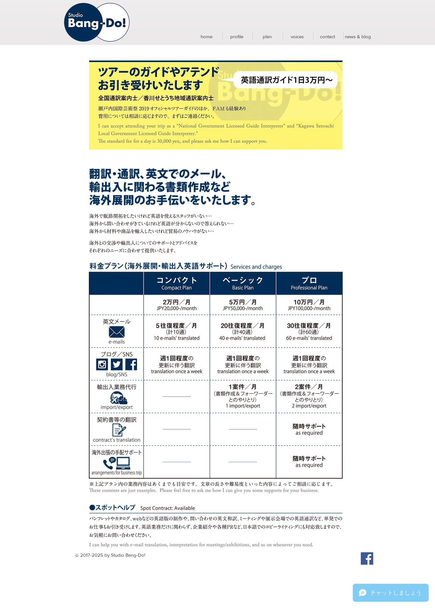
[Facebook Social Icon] (367, 558)
